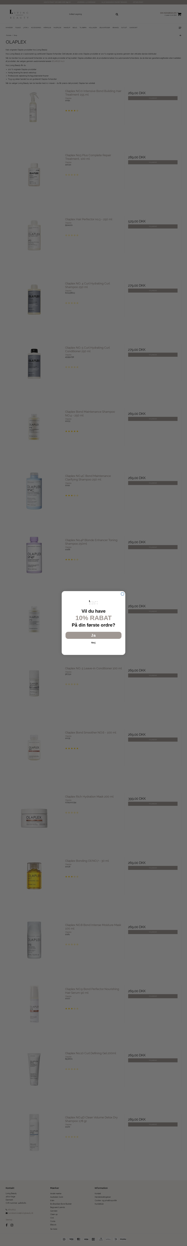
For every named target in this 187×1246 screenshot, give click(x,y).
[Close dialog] (122, 593)
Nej (93, 642)
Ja (93, 635)
